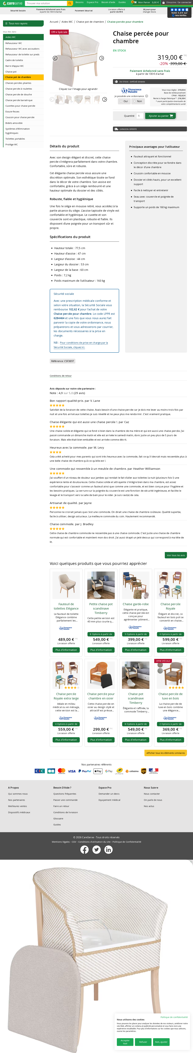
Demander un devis (109, 793)
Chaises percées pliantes (18, 82)
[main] (118, 389)
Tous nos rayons (16, 23)
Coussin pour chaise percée (19, 117)
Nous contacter (152, 793)
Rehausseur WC (13, 43)
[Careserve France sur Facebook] (85, 854)
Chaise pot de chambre (18, 77)
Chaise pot (11, 71)
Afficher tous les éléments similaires (166, 752)
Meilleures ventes (17, 806)
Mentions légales (61, 841)
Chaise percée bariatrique (18, 100)
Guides (57, 824)
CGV (74, 841)
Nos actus (149, 806)
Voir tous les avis (176, 555)
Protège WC (11, 144)
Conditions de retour (61, 375)
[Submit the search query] (70, 3)
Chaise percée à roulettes (18, 88)
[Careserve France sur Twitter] (97, 854)
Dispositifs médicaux (19, 812)
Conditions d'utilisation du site (94, 841)
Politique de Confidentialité (126, 841)
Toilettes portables (15, 138)
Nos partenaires (16, 799)
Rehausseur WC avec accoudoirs (22, 48)
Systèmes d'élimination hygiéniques (17, 131)
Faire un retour (61, 806)
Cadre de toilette (14, 60)
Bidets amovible (13, 122)
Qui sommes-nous (18, 793)
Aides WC (11, 37)
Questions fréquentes (64, 793)
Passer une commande (65, 799)
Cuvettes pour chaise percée (20, 105)
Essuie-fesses (12, 111)
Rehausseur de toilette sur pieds (22, 54)
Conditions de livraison (65, 812)
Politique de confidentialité (174, 1017)
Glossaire (58, 818)
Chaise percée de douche (18, 94)
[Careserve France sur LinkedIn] (108, 854)
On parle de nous (153, 799)
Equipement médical (109, 799)
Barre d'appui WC (14, 65)
